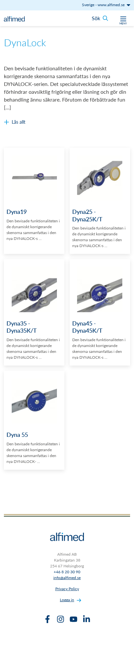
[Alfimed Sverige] (14, 18)
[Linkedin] (86, 619)
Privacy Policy (67, 588)
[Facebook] (47, 619)
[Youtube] (73, 619)
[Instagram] (60, 619)
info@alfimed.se (67, 577)
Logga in (67, 600)
